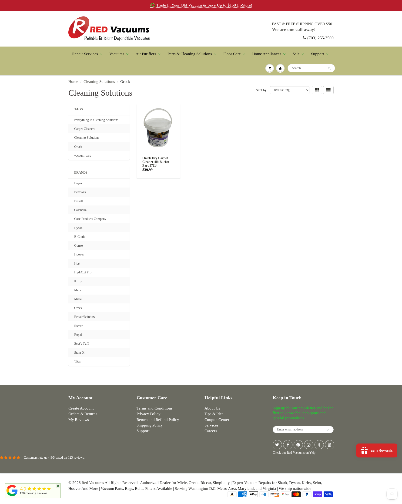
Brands (80, 172)
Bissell (78, 201)
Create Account (81, 408)
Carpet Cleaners (84, 129)
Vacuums (116, 54)
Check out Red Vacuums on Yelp (294, 452)
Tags (78, 109)
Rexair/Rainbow (84, 317)
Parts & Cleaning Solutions (190, 54)
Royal (78, 334)
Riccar (78, 326)
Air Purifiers (146, 54)
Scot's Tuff (81, 343)
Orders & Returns (82, 414)
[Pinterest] (298, 444)
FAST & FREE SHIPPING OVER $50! (303, 24)
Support (317, 54)
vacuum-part (82, 155)
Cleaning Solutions (99, 81)
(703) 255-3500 (320, 38)
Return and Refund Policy (158, 419)
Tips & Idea (214, 414)
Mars (77, 290)
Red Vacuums (93, 482)
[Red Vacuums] (12, 496)
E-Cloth (79, 237)
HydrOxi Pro (82, 272)
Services (211, 425)
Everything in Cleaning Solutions (96, 120)
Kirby (78, 281)
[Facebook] (287, 444)
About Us (212, 408)
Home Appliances (266, 54)
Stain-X (79, 352)
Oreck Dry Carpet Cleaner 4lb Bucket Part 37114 (155, 161)
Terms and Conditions (155, 408)
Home (73, 81)
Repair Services (85, 54)
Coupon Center (216, 419)
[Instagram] (308, 444)
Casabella (80, 210)
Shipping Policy (150, 425)
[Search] (329, 68)
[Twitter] (277, 444)
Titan (77, 361)
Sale (296, 54)
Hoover (79, 254)
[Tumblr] (319, 444)
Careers (210, 431)
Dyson (78, 228)
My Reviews (78, 419)
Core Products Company (90, 219)
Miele (78, 299)
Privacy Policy (149, 414)
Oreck (78, 146)
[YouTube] (329, 444)
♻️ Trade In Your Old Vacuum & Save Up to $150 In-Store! (201, 5)
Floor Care (232, 54)
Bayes (78, 183)
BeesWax (80, 192)
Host (77, 263)
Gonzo (78, 245)
